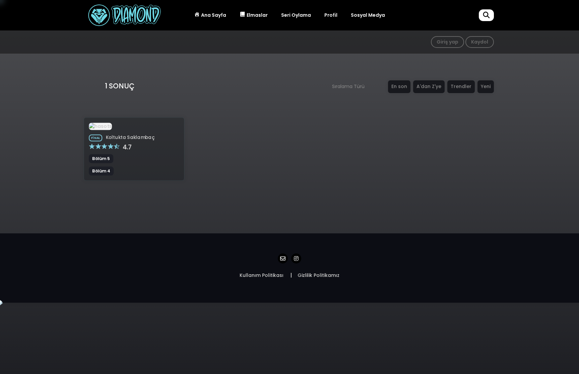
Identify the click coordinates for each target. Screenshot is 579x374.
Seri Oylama (296, 15)
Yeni (486, 86)
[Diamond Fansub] (124, 14)
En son (399, 86)
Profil (330, 15)
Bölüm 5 (101, 159)
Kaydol (479, 42)
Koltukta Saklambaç (130, 137)
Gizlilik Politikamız (318, 275)
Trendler (461, 86)
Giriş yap (447, 42)
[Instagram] (296, 258)
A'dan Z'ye (428, 86)
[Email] (283, 258)
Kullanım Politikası (261, 275)
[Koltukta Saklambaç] (100, 125)
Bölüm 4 (101, 171)
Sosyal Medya (368, 15)
